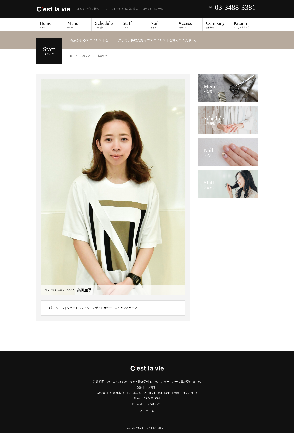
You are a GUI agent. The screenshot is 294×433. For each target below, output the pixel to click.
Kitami (242, 25)
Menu (72, 25)
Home (45, 25)
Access (185, 25)
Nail (154, 25)
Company (215, 25)
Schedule (104, 25)
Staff (127, 25)
